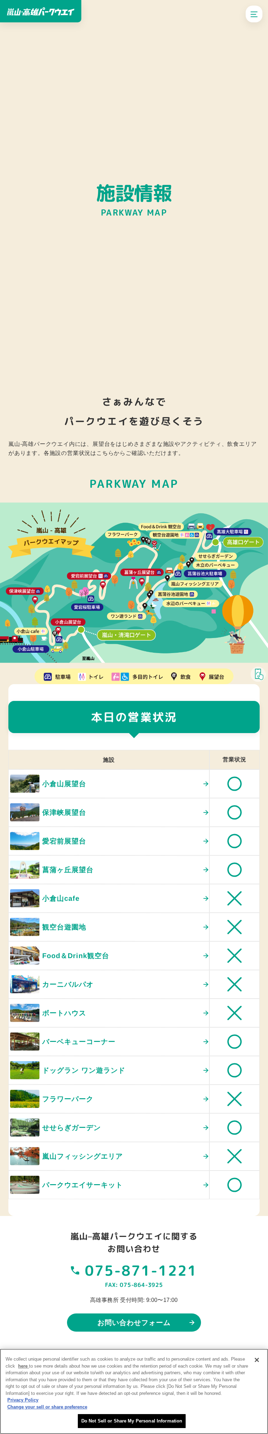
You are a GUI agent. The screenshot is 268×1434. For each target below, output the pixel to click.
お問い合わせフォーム (134, 1322)
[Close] (257, 1360)
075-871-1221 (141, 1270)
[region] (134, 1391)
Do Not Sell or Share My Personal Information (132, 1421)
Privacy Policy (22, 1400)
